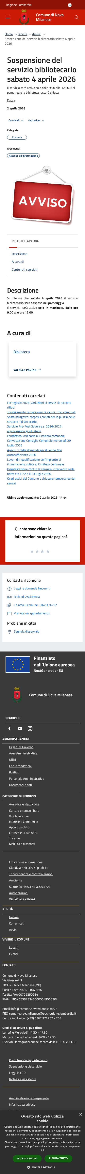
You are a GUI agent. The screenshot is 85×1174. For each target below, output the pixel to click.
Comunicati (16, 923)
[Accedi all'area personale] (70, 5)
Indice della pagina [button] (25, 241)
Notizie (14, 917)
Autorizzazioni (18, 893)
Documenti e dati (20, 784)
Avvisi (36, 34)
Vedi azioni (34, 120)
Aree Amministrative (23, 753)
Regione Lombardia (19, 4)
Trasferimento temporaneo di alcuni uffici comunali (41, 412)
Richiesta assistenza (22, 1079)
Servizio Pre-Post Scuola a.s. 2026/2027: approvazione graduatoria (34, 428)
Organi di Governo (21, 747)
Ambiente (15, 880)
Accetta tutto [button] (27, 1158)
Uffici (12, 759)
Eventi (13, 953)
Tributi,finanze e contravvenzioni (31, 874)
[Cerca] (76, 17)
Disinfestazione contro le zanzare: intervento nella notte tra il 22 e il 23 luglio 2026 (41, 471)
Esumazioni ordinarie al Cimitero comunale (36, 435)
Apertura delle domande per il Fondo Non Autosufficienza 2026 (34, 452)
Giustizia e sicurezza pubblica (28, 867)
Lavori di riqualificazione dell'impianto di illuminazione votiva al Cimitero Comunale (35, 462)
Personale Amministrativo (26, 778)
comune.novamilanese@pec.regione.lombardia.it (42, 1013)
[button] (42, 1167)
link (42, 1150)
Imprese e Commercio (23, 821)
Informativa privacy (22, 1104)
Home (9, 34)
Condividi (14, 120)
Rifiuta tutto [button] (58, 1158)
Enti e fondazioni (20, 766)
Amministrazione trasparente (29, 1098)
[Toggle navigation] (8, 17)
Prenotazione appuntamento (28, 1060)
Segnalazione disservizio (25, 1066)
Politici (13, 772)
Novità (22, 34)
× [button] (80, 1114)
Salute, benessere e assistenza (29, 886)
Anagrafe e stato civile (24, 804)
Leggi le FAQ (17, 1072)
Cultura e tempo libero (24, 810)
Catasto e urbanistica (23, 832)
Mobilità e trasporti (22, 843)
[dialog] (42, 1142)
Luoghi (13, 947)
